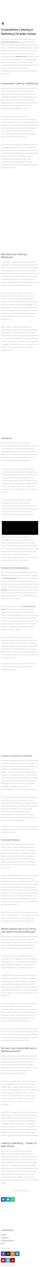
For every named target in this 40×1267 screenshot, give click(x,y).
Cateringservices (20, 56)
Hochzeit (4, 590)
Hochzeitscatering (9, 578)
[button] (20, 24)
